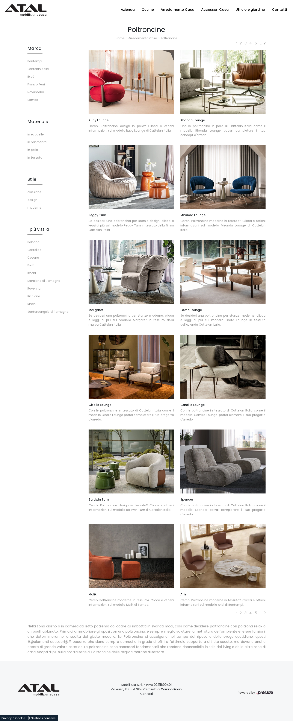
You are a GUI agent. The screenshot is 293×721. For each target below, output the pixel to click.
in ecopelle (35, 134)
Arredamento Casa (177, 9)
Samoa (32, 100)
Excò (30, 76)
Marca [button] (34, 48)
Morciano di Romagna (43, 281)
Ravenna (34, 288)
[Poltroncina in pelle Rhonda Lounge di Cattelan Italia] (223, 82)
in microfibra (37, 142)
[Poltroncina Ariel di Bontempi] (223, 556)
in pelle (32, 150)
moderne (34, 207)
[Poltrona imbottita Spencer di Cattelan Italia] (223, 461)
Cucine (148, 9)
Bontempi (34, 61)
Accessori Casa (215, 9)
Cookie (20, 718)
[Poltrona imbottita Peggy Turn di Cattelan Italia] (131, 177)
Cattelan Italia (38, 69)
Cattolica (34, 250)
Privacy (7, 718)
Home (120, 38)
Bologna (33, 242)
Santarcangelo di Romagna (47, 312)
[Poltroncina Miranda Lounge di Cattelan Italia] (223, 177)
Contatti (279, 9)
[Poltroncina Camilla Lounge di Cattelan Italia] (223, 367)
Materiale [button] (37, 121)
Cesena (33, 257)
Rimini (31, 304)
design (32, 200)
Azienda (128, 9)
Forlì (30, 265)
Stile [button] (31, 179)
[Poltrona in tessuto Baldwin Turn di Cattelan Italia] (131, 461)
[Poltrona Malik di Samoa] (131, 556)
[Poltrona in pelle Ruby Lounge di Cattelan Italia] (131, 82)
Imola (31, 273)
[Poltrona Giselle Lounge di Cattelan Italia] (131, 367)
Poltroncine (169, 38)
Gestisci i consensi (43, 718)
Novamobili (35, 92)
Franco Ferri (36, 84)
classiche (34, 192)
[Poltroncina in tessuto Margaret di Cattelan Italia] (131, 272)
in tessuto (34, 157)
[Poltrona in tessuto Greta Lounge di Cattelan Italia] (223, 272)
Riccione (33, 296)
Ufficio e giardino (250, 9)
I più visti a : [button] (39, 229)
